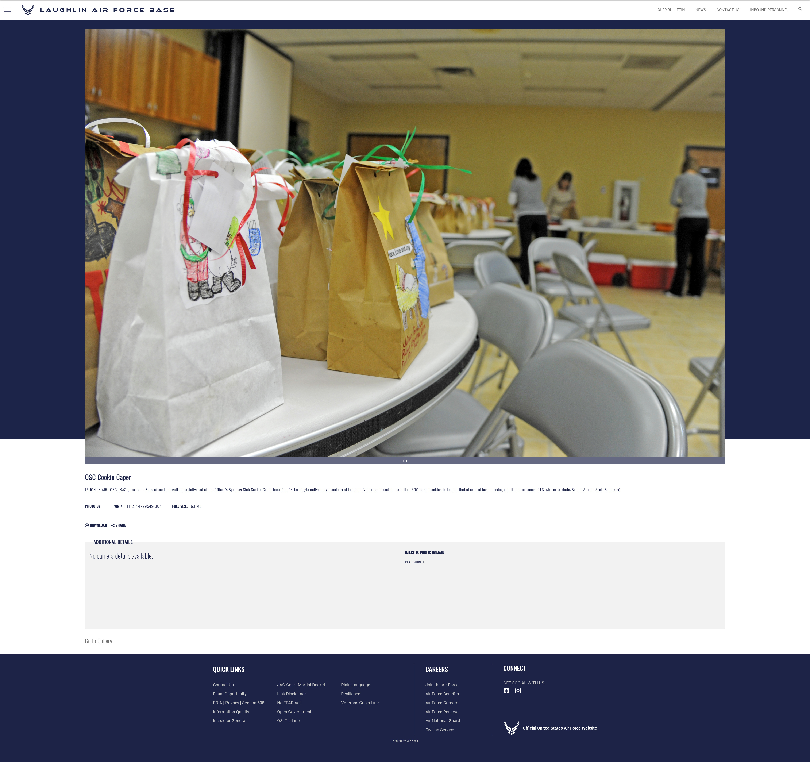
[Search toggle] (800, 10)
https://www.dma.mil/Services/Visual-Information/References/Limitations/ (539, 577)
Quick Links (228, 669)
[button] (7, 10)
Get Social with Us (523, 682)
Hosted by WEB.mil (405, 740)
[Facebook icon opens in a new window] (506, 691)
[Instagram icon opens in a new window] (518, 691)
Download (98, 525)
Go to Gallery (98, 640)
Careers (436, 669)
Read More (414, 562)
